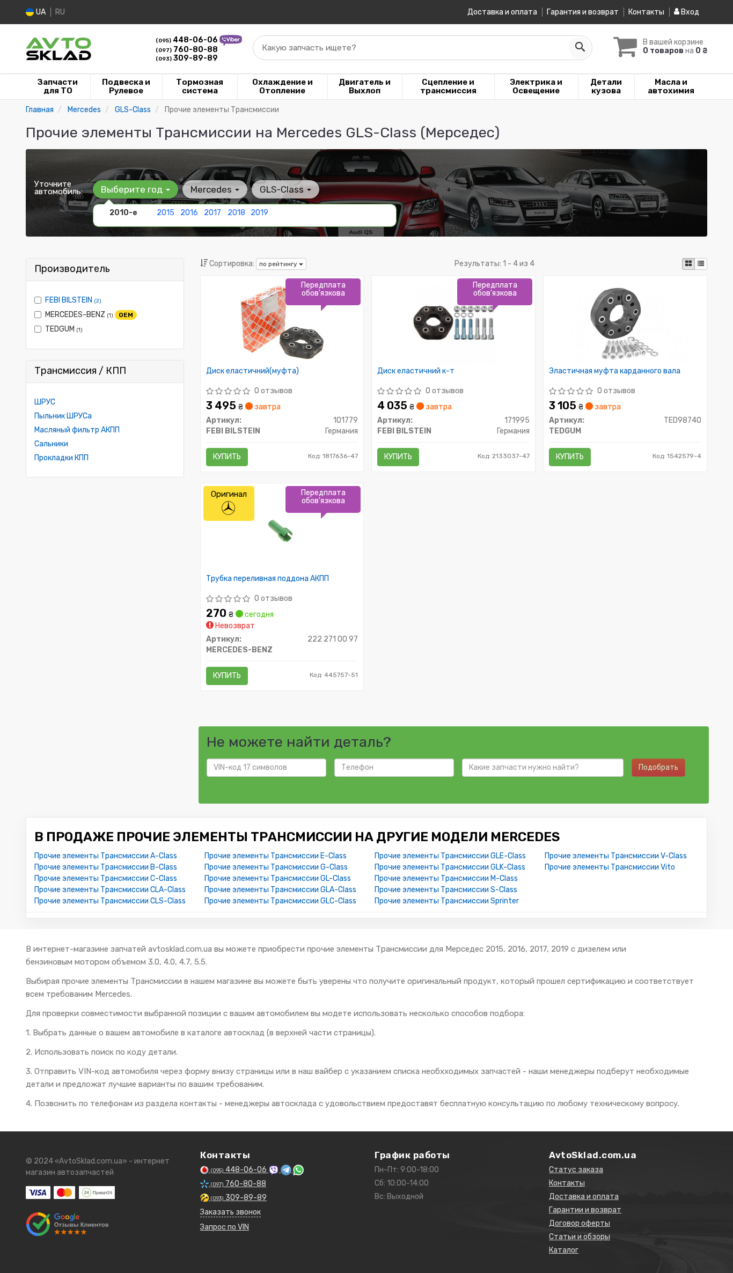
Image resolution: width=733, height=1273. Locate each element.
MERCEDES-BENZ (89, 314)
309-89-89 (187, 58)
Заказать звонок (230, 1212)
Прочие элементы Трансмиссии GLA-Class (280, 889)
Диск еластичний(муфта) (252, 371)
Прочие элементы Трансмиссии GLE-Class (450, 855)
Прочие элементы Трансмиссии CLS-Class (110, 901)
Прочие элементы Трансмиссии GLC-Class (280, 901)
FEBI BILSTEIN (73, 300)
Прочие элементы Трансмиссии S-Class (446, 889)
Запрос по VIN (224, 1227)
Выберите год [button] (133, 189)
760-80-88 (187, 49)
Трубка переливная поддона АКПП (267, 579)
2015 (165, 212)
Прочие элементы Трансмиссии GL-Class (277, 878)
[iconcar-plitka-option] (688, 264)
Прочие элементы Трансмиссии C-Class (105, 878)
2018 (236, 212)
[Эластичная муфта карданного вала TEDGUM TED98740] (625, 322)
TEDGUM (64, 329)
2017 (212, 212)
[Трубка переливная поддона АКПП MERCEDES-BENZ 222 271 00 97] (281, 529)
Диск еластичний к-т (416, 371)
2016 (189, 212)
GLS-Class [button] (283, 189)
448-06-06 (187, 40)
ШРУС (44, 402)
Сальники (51, 443)
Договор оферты (579, 1223)
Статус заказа (576, 1169)
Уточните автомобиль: (58, 187)
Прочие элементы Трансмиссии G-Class (276, 867)
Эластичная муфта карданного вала (614, 371)
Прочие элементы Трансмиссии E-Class (275, 855)
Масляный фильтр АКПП (77, 430)
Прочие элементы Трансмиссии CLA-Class (110, 889)
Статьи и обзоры (579, 1236)
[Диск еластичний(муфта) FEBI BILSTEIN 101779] (281, 322)
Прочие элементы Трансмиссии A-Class (105, 855)
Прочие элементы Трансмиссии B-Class (105, 867)
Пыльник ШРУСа (63, 416)
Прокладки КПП (61, 457)
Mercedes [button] (212, 189)
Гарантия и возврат (583, 12)
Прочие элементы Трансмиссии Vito (610, 867)
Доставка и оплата (502, 12)
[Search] (579, 47)
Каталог (563, 1250)
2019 (259, 212)
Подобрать (658, 767)
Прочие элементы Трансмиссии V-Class (616, 855)
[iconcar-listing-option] (700, 264)
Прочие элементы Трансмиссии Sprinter (447, 901)
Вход (689, 12)
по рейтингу (279, 264)
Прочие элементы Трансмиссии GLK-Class (450, 867)
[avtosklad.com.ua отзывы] (67, 1224)
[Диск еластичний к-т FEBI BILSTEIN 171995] (453, 322)
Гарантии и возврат (585, 1210)
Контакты (646, 12)
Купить (227, 456)
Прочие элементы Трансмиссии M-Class (446, 878)
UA (40, 12)
